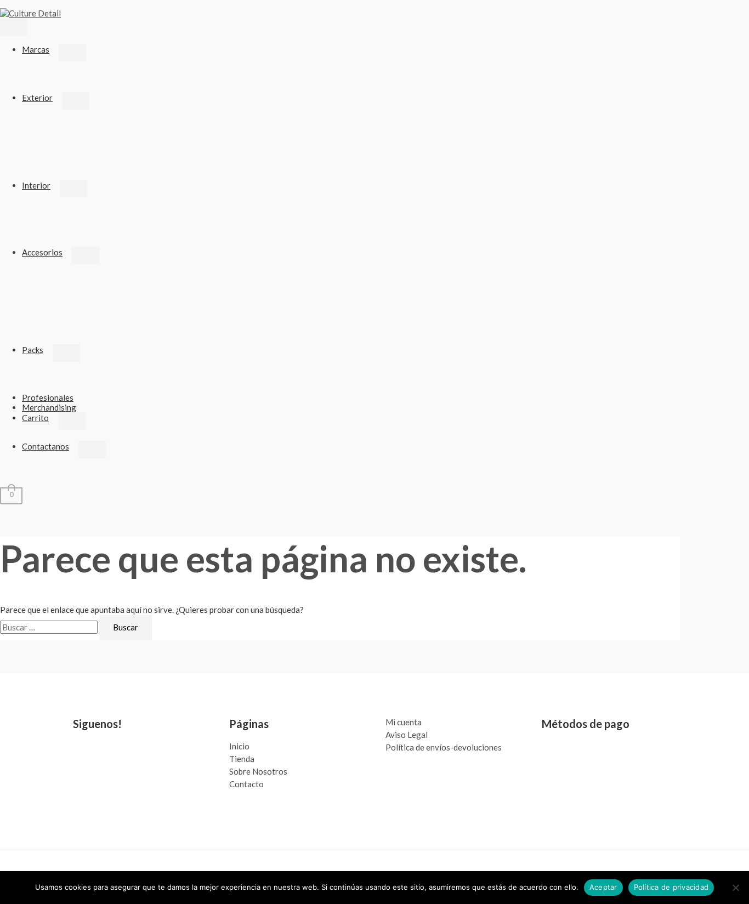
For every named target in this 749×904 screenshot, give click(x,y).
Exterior (37, 98)
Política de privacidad (671, 887)
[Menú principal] (13, 27)
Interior (36, 185)
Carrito (35, 418)
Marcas (35, 49)
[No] (735, 887)
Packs (32, 350)
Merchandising (49, 407)
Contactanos (45, 446)
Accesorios (42, 252)
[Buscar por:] (49, 627)
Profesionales (47, 397)
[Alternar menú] (72, 52)
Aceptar (603, 887)
